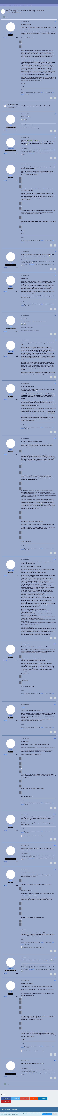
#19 (55, 980)
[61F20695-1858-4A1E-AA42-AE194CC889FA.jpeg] (21, 1007)
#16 (55, 845)
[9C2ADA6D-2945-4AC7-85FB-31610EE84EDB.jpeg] (21, 656)
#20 (55, 1060)
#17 (55, 869)
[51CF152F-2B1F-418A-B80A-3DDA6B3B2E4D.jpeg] (21, 41)
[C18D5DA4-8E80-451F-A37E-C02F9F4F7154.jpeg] (21, 913)
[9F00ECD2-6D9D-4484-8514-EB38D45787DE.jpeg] (21, 880)
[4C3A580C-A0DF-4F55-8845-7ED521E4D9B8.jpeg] (21, 46)
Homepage (31, 153)
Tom (24, 707)
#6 (55, 275)
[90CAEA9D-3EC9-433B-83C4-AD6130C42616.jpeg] (21, 488)
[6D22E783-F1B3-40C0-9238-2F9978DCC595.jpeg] (21, 537)
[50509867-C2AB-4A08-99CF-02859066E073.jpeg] (21, 758)
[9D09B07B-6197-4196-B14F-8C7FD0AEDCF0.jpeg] (21, 483)
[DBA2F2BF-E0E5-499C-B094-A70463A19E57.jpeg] (21, 181)
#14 (55, 738)
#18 (55, 957)
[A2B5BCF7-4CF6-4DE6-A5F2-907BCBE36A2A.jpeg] (21, 532)
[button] (2, 2)
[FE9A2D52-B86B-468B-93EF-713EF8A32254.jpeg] (21, 921)
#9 (55, 383)
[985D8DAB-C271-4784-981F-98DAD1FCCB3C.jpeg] (21, 767)
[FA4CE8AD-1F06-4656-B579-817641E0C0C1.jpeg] (21, 999)
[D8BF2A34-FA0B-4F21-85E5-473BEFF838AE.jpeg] (21, 451)
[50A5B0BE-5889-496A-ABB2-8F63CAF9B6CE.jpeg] (21, 903)
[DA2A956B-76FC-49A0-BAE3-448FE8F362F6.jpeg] (21, 472)
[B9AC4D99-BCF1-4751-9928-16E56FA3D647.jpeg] (21, 676)
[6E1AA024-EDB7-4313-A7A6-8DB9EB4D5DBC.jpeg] (21, 203)
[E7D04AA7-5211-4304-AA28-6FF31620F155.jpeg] (21, 208)
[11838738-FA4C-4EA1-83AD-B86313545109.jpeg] (21, 517)
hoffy (9, 12)
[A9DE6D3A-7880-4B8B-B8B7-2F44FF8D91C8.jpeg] (21, 512)
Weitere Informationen (46, 1113)
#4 (55, 164)
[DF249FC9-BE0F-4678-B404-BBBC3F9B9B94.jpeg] (21, 217)
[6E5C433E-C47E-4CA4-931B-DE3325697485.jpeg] (21, 763)
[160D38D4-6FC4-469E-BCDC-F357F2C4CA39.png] (21, 682)
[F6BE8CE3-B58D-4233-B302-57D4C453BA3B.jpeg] (21, 1002)
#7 (55, 315)
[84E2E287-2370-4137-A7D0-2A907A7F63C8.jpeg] (21, 888)
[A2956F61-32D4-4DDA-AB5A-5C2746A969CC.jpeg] (21, 908)
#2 (55, 114)
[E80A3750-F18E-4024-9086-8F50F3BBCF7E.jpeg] (21, 1012)
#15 (55, 814)
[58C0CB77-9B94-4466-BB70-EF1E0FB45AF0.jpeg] (21, 792)
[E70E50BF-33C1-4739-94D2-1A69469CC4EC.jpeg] (21, 227)
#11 (55, 559)
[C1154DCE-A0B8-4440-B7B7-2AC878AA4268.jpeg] (21, 186)
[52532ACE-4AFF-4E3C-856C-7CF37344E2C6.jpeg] (21, 771)
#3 (55, 137)
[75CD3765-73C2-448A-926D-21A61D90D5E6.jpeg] (21, 781)
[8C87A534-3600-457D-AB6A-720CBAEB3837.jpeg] (21, 1028)
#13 (55, 704)
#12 (55, 644)
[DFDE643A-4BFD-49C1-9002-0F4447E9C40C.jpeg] (21, 466)
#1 (55, 21)
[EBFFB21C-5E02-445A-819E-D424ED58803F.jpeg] (21, 178)
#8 (55, 340)
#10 (55, 438)
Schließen (55, 1113)
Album (42, 92)
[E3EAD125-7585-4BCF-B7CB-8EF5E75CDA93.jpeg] (21, 924)
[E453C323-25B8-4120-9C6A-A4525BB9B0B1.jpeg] (21, 786)
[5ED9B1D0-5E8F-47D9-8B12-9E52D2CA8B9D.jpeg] (21, 1023)
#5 (55, 251)
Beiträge (5, 37)
